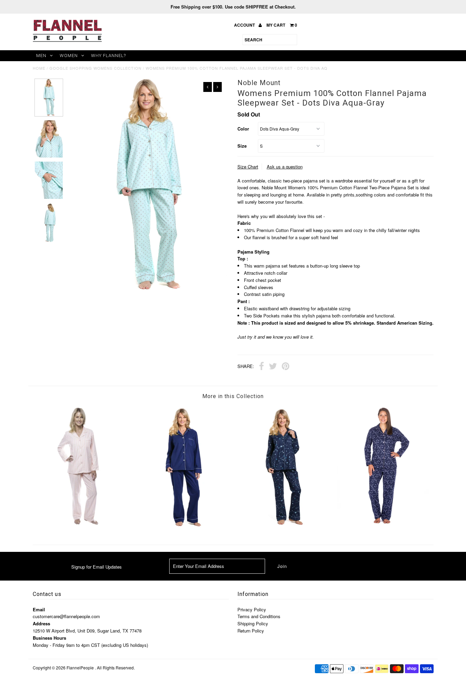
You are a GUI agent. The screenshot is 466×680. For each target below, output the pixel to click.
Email (39, 609)
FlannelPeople (80, 667)
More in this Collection (233, 396)
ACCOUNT (245, 25)
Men (41, 55)
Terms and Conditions (258, 616)
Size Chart (247, 166)
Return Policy (250, 630)
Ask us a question (285, 166)
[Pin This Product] (285, 367)
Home (39, 68)
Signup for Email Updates (96, 566)
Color (243, 128)
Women (69, 55)
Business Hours (49, 638)
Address (41, 623)
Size (242, 145)
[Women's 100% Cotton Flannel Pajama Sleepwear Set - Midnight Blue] (183, 527)
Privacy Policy (251, 609)
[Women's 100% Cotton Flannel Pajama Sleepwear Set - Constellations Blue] (283, 527)
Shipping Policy (252, 623)
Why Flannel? (108, 55)
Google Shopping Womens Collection (95, 68)
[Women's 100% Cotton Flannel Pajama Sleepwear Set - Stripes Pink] (83, 524)
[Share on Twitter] (273, 367)
